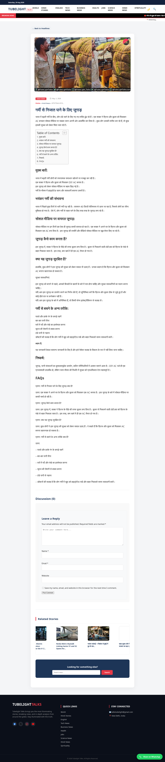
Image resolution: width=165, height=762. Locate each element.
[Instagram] (27, 724)
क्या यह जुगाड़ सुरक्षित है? (48, 150)
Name (45, 551)
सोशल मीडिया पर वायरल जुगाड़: (50, 143)
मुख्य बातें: (42, 136)
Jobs (103, 8)
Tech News (67, 9)
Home (38, 103)
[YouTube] (33, 724)
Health (95, 8)
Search (107, 672)
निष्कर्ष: (41, 157)
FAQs (41, 161)
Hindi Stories (44, 9)
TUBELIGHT (20, 9)
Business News (81, 9)
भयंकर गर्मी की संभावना (47, 140)
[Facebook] (14, 724)
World (35, 8)
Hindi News (124, 9)
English (59, 8)
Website (45, 575)
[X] (21, 724)
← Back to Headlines (41, 28)
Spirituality (140, 8)
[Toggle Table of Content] (63, 133)
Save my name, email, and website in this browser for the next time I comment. (81, 588)
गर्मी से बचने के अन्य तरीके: (48, 154)
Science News (111, 9)
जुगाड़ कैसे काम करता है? (48, 147)
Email (45, 563)
